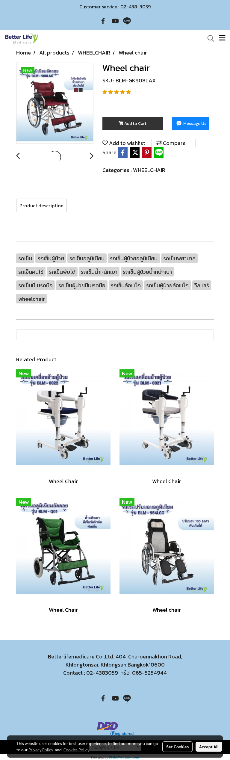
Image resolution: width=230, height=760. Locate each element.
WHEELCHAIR (149, 170)
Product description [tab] (41, 205)
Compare (174, 143)
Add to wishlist (126, 143)
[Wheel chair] (54, 103)
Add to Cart (134, 123)
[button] (209, 38)
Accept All (209, 746)
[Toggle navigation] (222, 38)
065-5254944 (149, 673)
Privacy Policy (40, 749)
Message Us (194, 123)
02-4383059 (102, 673)
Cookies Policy (76, 749)
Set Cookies (177, 746)
